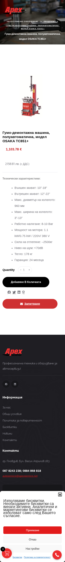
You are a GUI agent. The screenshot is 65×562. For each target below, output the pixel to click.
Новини (7, 433)
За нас (6, 407)
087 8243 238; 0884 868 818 (21, 470)
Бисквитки (17, 557)
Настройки (33, 548)
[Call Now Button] (57, 554)
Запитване (32, 304)
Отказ (32, 539)
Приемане (32, 530)
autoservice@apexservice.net (20, 476)
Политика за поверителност (37, 557)
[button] (60, 494)
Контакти (9, 440)
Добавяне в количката (26, 282)
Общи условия (12, 414)
